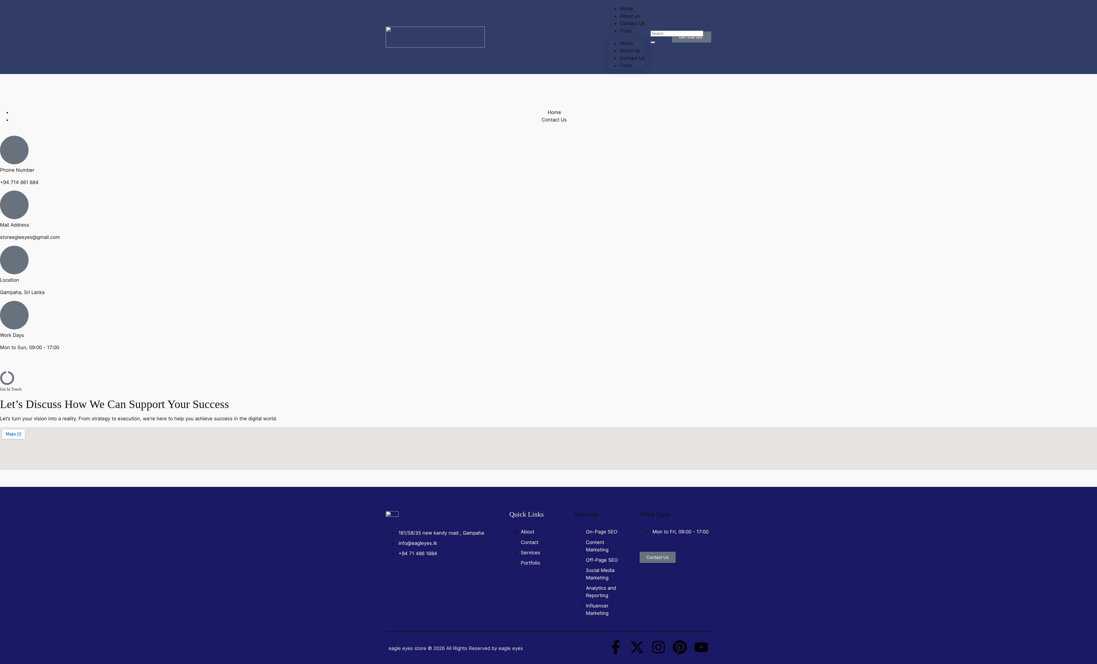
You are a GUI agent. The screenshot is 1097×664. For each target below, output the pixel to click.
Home (626, 43)
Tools (626, 31)
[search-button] (652, 42)
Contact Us (632, 23)
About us (630, 50)
